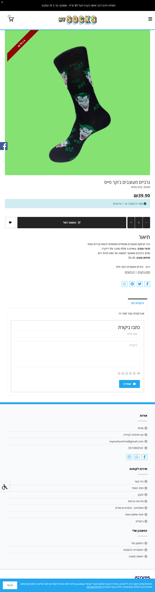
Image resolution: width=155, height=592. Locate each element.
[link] (77, 20)
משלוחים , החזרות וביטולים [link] (129, 508)
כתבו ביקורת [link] (144, 272)
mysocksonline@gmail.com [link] (126, 441)
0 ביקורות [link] (130, 272)
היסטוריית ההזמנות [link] (133, 550)
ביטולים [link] (139, 521)
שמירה (127, 384)
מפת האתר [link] (137, 488)
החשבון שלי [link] (137, 543)
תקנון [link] (140, 494)
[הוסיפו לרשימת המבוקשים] (10, 222)
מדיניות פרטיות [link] (135, 501)
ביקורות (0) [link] (137, 303)
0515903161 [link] (135, 448)
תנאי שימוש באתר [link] (134, 514)
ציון (138, 373)
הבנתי (10, 585)
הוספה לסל (69, 222)
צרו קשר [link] (139, 481)
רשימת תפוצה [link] (136, 556)
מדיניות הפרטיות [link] (94, 587)
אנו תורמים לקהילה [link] (133, 434)
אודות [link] (140, 428)
